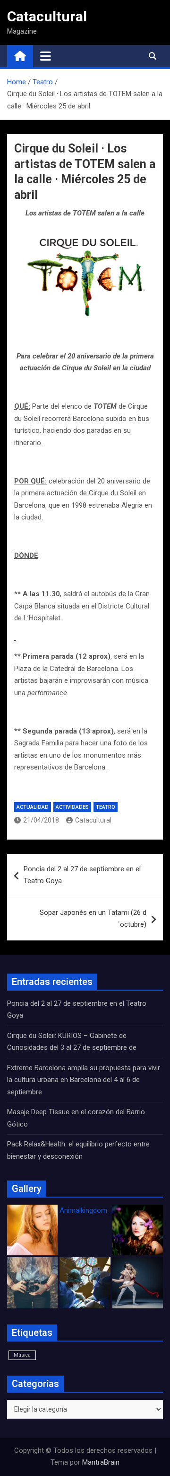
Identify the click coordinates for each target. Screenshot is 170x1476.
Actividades (72, 807)
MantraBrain (100, 1462)
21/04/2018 (41, 820)
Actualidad (33, 807)
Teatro (105, 807)
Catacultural (47, 16)
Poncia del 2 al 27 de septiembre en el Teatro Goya (82, 875)
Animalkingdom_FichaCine (101, 1210)
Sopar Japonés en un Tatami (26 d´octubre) (93, 918)
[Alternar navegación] (45, 56)
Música (22, 1355)
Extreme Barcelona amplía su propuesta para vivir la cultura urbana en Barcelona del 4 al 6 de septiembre (83, 1080)
